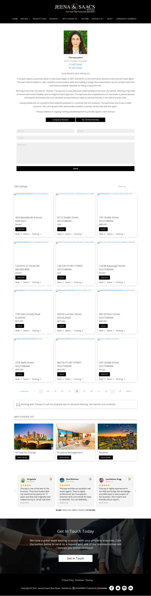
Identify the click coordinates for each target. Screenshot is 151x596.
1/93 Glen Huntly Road (27, 314)
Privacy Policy (68, 580)
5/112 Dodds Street (67, 217)
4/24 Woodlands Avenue (28, 217)
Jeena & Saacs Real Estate (49, 588)
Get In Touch (75, 558)
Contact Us (97, 18)
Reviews (85, 18)
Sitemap (89, 580)
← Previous (23, 391)
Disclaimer (79, 580)
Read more (22, 457)
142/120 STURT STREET (70, 265)
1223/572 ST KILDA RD (27, 265)
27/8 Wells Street (24, 362)
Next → (129, 391)
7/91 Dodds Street (109, 217)
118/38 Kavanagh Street (112, 265)
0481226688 (76, 64)
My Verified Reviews (90, 119)
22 (106, 391)
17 (69, 391)
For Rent (53, 18)
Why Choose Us (69, 18)
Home (15, 18)
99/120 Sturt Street (109, 314)
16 (62, 391)
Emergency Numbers (126, 18)
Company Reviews (61, 119)
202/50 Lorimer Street (69, 314)
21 (99, 391)
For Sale (24, 18)
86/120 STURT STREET (69, 362)
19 (84, 391)
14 (47, 391)
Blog (109, 18)
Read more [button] (24, 503)
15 (55, 391)
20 (91, 391)
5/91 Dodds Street (109, 362)
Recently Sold (40, 18)
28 (120, 391)
